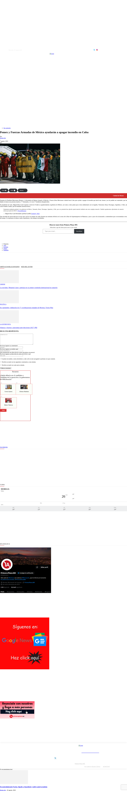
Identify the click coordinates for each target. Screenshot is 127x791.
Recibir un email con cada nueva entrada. (13, 365)
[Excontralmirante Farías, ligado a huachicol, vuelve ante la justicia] (14, 783)
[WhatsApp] (14, 257)
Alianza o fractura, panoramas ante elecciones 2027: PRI (18, 328)
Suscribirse (79, 231)
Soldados (5, 250)
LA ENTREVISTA (5, 324)
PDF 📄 (13, 190)
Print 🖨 (4, 190)
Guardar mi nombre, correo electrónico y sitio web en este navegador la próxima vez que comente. (28, 359)
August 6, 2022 (35, 213)
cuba (4, 245)
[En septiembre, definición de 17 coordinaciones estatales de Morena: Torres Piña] (9, 302)
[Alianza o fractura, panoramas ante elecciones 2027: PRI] (9, 322)
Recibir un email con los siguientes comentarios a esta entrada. (19, 362)
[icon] (94, 49)
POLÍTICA (3, 304)
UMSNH (2, 284)
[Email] (25, 257)
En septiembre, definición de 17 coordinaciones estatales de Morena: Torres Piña (26, 308)
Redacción (3, 138)
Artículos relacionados (9, 267)
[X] (8, 257)
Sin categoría (7, 128)
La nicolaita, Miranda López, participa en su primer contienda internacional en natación (28, 288)
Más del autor (26, 267)
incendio (5, 247)
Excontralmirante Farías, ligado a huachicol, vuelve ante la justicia (23, 787)
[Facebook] (2, 257)
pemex (5, 248)
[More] (32, 257)
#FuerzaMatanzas (22, 211)
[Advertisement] (63, 109)
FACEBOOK (4, 447)
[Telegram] (19, 257)
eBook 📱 (22, 190)
